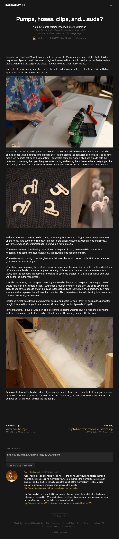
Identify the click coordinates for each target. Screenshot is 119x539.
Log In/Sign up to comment (20, 465)
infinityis (41, 38)
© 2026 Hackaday (59, 532)
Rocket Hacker (30, 472)
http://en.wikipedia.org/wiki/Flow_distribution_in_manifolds (51, 487)
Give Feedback (52, 523)
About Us (18, 523)
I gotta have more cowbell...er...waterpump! (91, 429)
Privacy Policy (83, 523)
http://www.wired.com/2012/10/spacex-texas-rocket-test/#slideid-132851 (58, 503)
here (106, 164)
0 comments (29, 432)
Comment (80, 38)
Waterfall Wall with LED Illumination (68, 26)
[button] (111, 5)
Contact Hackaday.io (34, 523)
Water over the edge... (17, 429)
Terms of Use (68, 523)
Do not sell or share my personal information (59, 526)
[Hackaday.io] (15, 5)
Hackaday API (99, 523)
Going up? (60, 515)
